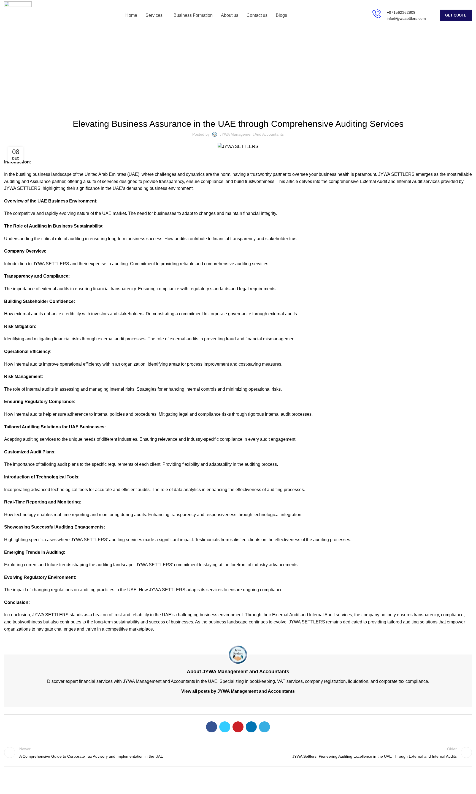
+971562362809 (401, 12)
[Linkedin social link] (251, 726)
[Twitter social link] (224, 726)
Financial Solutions (245, 74)
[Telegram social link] (264, 726)
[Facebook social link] (211, 726)
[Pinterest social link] (238, 726)
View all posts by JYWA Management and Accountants (238, 691)
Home (217, 74)
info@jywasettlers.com (406, 18)
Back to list (237, 752)
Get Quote (455, 15)
